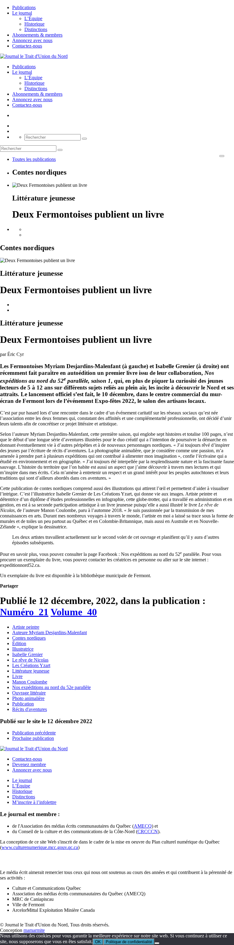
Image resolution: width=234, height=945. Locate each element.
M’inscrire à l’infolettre (34, 802)
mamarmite (34, 930)
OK (98, 942)
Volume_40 (74, 611)
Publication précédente (34, 732)
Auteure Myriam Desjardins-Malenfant (49, 632)
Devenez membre (29, 764)
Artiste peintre (25, 627)
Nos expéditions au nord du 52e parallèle (51, 687)
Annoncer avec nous (32, 770)
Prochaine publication (33, 738)
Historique (34, 24)
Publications (24, 7)
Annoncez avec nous (32, 40)
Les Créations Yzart (31, 665)
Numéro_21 (24, 611)
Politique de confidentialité (129, 942)
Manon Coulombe (29, 681)
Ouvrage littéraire (29, 692)
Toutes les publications (34, 159)
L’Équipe (33, 18)
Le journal (22, 13)
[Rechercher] (84, 139)
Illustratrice (23, 649)
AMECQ (143, 826)
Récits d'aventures (29, 709)
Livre (17, 676)
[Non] (156, 943)
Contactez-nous (27, 45)
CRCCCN (147, 831)
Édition (19, 643)
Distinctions (35, 29)
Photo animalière (28, 698)
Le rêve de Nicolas (30, 660)
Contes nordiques (29, 638)
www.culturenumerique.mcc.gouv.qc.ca (40, 847)
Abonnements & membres (37, 34)
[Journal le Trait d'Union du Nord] (34, 56)
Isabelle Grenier (27, 654)
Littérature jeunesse (30, 670)
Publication (23, 703)
